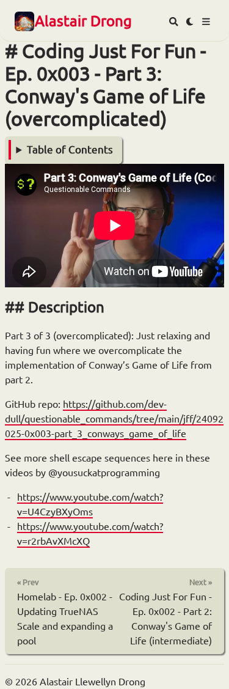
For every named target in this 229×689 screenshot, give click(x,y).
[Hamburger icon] (206, 22)
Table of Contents (70, 149)
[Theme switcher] (190, 22)
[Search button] (173, 22)
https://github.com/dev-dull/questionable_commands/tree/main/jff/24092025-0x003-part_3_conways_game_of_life (114, 419)
